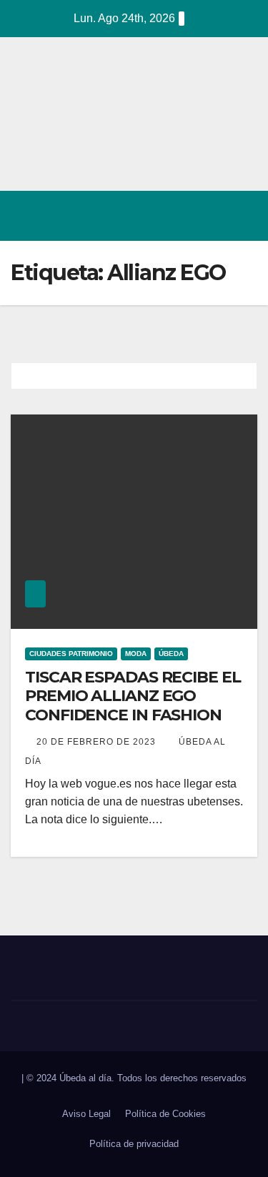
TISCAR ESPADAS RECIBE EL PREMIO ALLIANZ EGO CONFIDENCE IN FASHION (133, 696)
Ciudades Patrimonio (71, 653)
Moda (136, 653)
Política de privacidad (134, 1143)
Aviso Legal (86, 1113)
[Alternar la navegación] (242, 215)
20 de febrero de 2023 (97, 742)
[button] (184, 215)
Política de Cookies (165, 1113)
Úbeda (171, 653)
